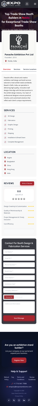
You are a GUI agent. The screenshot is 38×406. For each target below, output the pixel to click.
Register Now (19, 360)
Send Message (19, 318)
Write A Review (27, 183)
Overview (7, 69)
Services (17, 69)
